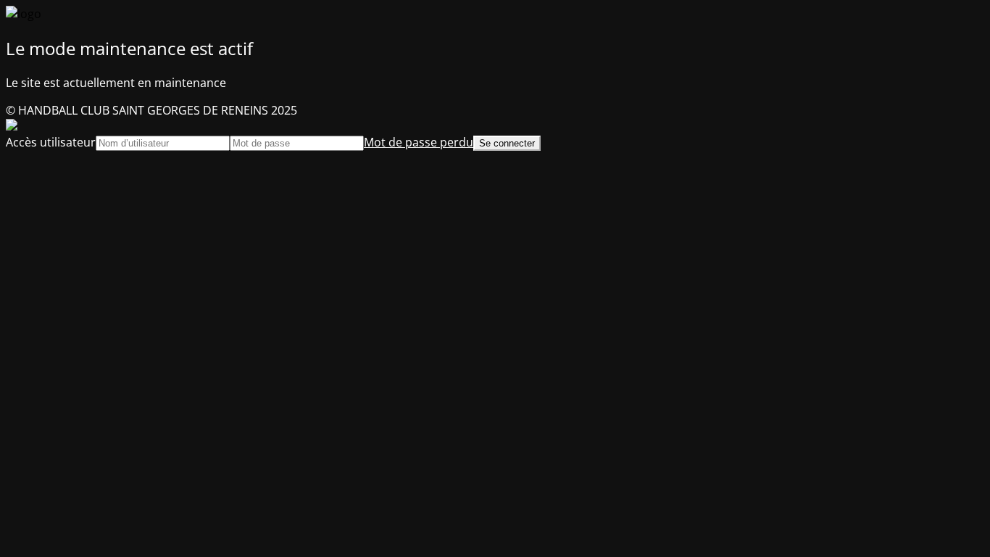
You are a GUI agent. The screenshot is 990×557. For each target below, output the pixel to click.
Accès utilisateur (51, 142)
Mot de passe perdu (418, 142)
